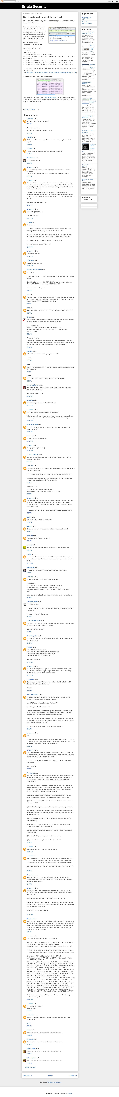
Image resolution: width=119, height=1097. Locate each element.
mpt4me (29, 351)
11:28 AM (30, 405)
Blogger (70, 1093)
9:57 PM (29, 176)
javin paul (30, 1015)
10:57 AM (30, 396)
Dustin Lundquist (33, 454)
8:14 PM (29, 144)
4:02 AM (29, 1044)
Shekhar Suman (32, 601)
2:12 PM (29, 690)
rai (28, 308)
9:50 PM (29, 154)
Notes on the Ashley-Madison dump (88, 180)
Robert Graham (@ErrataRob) (86, 18)
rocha (29, 554)
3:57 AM (29, 303)
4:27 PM (29, 513)
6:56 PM (29, 1011)
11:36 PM (30, 914)
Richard (29, 647)
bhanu (29, 1030)
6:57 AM (29, 360)
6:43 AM (29, 842)
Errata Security (34, 6)
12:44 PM (30, 450)
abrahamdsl (31, 567)
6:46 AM (29, 347)
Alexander (30, 773)
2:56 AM (29, 769)
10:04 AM (30, 852)
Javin (28, 1023)
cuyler (29, 517)
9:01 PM (29, 541)
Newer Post (27, 1075)
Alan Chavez (31, 158)
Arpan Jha (30, 1039)
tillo (28, 294)
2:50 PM (29, 483)
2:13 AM (29, 573)
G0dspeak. (30, 260)
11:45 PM (30, 247)
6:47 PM (29, 884)
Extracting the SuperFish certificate (92, 67)
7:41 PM (29, 1063)
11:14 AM (30, 662)
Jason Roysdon (32, 636)
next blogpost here (50, 97)
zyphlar (29, 222)
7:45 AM (29, 1035)
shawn (29, 526)
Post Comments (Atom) (54, 1082)
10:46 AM (30, 643)
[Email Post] (39, 109)
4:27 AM (29, 313)
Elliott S (29, 137)
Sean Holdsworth (32, 694)
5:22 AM (29, 597)
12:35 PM (30, 441)
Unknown (30, 118)
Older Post (73, 1075)
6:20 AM (29, 616)
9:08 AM (29, 381)
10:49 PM (30, 999)
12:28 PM (30, 432)
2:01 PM (29, 461)
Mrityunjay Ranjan (33, 385)
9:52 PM (29, 163)
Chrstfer (29, 148)
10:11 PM (30, 205)
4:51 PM (29, 133)
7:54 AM (29, 371)
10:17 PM (30, 218)
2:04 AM (29, 746)
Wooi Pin (30, 535)
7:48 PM (29, 531)
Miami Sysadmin (32, 424)
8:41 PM (29, 729)
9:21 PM (29, 550)
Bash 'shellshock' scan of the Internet (93, 100)
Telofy (29, 317)
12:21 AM (30, 265)
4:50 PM (29, 871)
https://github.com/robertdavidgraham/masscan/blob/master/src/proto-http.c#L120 (51, 72)
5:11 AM (29, 334)
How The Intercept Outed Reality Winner (92, 48)
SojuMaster (30, 679)
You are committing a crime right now (88, 32)
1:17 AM (29, 290)
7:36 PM (29, 522)
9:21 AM (29, 1026)
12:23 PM (30, 420)
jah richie (30, 400)
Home (50, 1075)
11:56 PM (30, 256)
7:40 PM (29, 1054)
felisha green (31, 1048)
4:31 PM (29, 124)
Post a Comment (30, 1067)
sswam (29, 545)
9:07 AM (29, 632)
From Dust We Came (34, 620)
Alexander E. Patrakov (34, 269)
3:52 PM (29, 494)
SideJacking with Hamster (86, 82)
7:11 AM (29, 932)
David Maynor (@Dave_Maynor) (87, 22)
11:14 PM (30, 563)
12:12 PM (30, 675)
